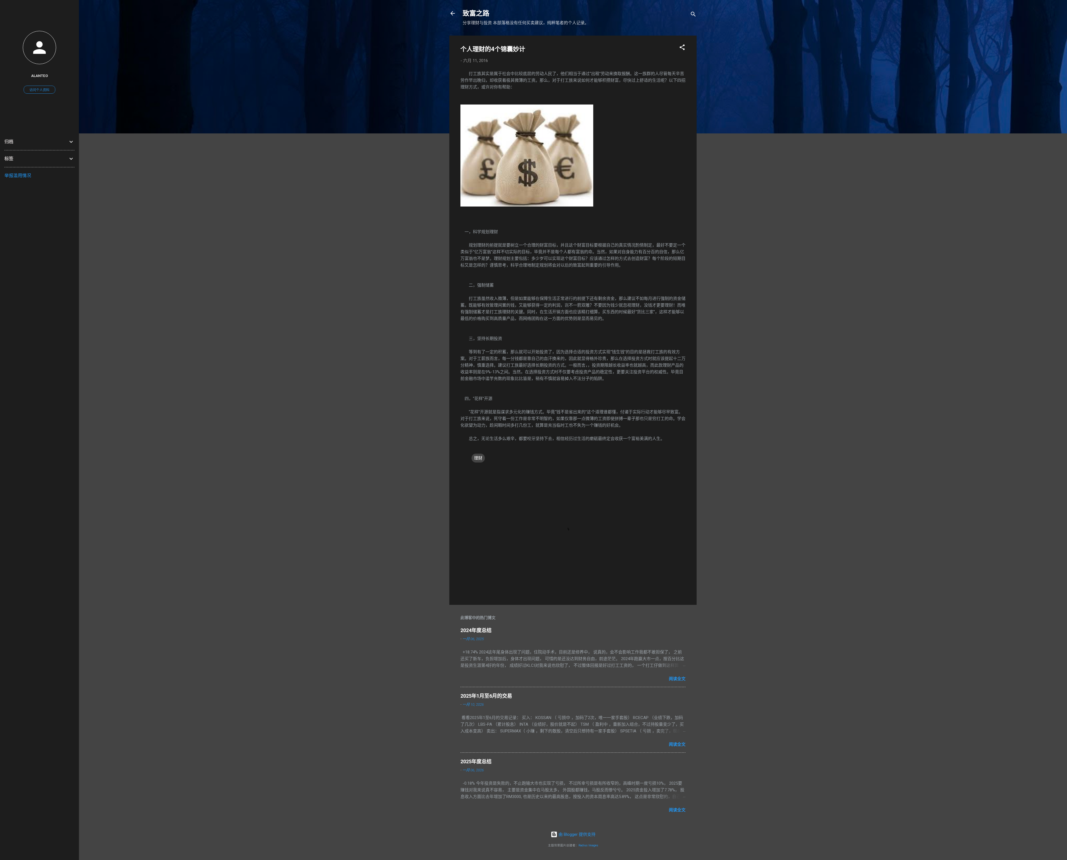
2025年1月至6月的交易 (486, 696)
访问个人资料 (39, 90)
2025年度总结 (476, 761)
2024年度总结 (476, 630)
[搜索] (693, 15)
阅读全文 (677, 678)
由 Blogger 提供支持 (576, 834)
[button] (682, 48)
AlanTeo (39, 75)
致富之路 (476, 13)
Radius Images (588, 845)
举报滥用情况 (17, 175)
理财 (478, 458)
